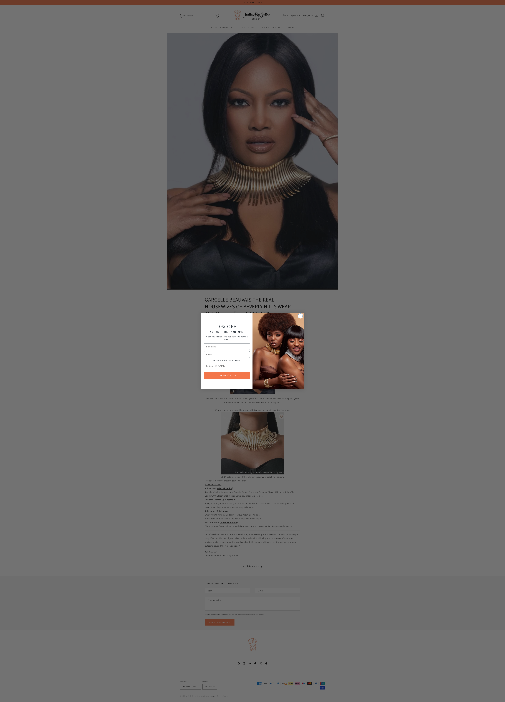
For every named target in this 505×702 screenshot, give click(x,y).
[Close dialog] (300, 316)
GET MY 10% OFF (227, 375)
